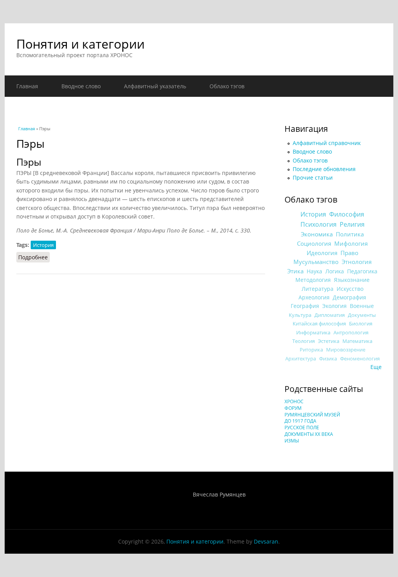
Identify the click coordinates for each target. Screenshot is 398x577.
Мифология (351, 243)
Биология (360, 323)
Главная (27, 86)
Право (349, 253)
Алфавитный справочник (327, 143)
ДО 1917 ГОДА (300, 421)
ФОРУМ (293, 408)
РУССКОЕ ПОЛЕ (302, 427)
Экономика (317, 234)
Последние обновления (324, 169)
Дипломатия (329, 314)
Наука (314, 271)
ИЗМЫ (292, 440)
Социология (314, 243)
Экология (334, 305)
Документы (362, 314)
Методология (313, 279)
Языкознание (352, 279)
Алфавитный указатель (155, 86)
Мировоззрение (345, 349)
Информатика (313, 332)
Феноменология (360, 358)
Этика (295, 271)
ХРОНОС (294, 401)
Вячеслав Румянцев (219, 494)
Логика (334, 271)
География (305, 305)
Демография (349, 297)
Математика (357, 340)
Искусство (350, 288)
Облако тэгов (226, 86)
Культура (300, 314)
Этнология (357, 262)
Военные (362, 305)
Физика (328, 358)
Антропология (350, 332)
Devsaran (266, 541)
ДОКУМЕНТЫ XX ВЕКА (309, 434)
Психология (318, 224)
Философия (346, 214)
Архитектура (300, 358)
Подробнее (34, 257)
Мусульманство (316, 262)
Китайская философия (319, 323)
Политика (350, 234)
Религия (352, 224)
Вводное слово (81, 86)
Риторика (311, 349)
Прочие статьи (313, 177)
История (43, 244)
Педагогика (362, 271)
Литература (317, 288)
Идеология (322, 253)
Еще (376, 367)
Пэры (28, 162)
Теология (303, 340)
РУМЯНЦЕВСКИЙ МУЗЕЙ (312, 414)
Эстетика (328, 340)
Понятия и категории (80, 43)
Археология (314, 297)
